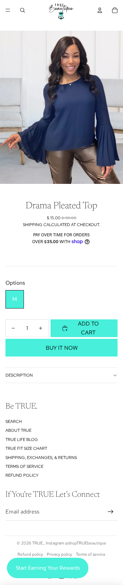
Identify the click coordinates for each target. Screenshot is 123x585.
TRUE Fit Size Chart (26, 448)
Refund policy (22, 475)
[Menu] (8, 10)
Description (19, 375)
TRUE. (38, 543)
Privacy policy (59, 554)
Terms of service (91, 554)
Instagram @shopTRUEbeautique (76, 543)
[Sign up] (111, 512)
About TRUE (18, 430)
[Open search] (22, 10)
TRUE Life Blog (21, 439)
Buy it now (62, 347)
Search (13, 421)
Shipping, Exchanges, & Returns (41, 457)
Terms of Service (24, 466)
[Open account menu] (99, 10)
